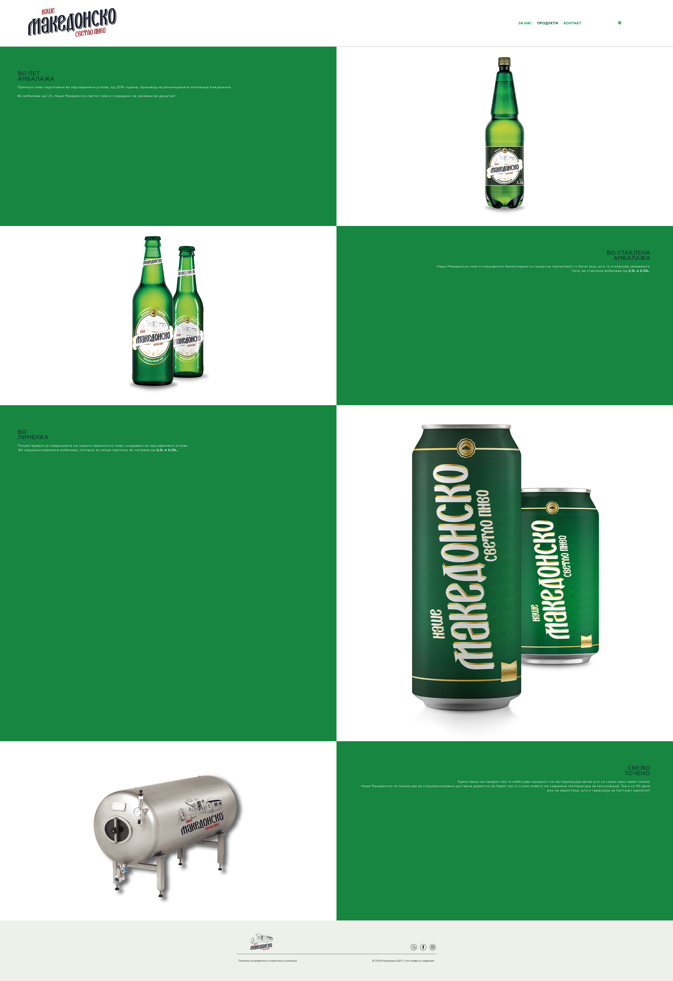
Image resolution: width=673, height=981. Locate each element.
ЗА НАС (525, 23)
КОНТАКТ (572, 23)
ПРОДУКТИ (547, 23)
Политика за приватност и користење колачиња (267, 961)
